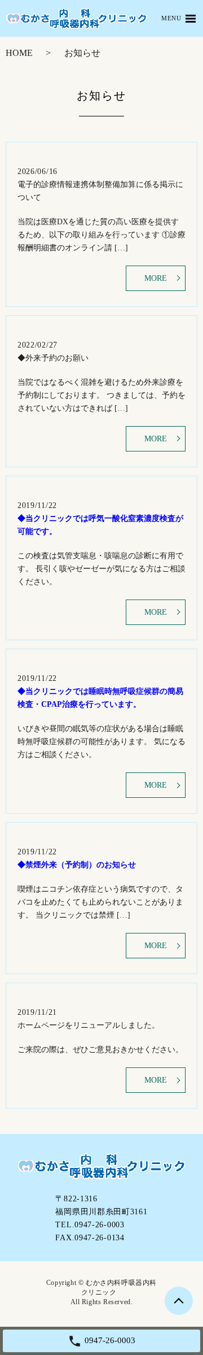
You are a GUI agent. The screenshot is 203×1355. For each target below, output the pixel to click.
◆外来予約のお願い (53, 358)
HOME (19, 53)
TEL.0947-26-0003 (89, 1225)
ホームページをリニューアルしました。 (88, 1025)
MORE (155, 278)
